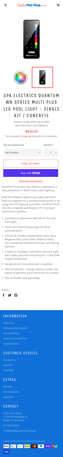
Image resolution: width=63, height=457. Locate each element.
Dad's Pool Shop (18, 441)
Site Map (8, 370)
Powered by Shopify (36, 441)
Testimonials (10, 343)
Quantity (48, 145)
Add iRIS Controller (13, 145)
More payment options (30, 181)
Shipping (26, 136)
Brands (7, 386)
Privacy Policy (11, 333)
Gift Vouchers (11, 391)
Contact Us (9, 359)
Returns (8, 365)
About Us (8, 322)
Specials (8, 396)
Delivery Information (15, 328)
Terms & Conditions (15, 338)
